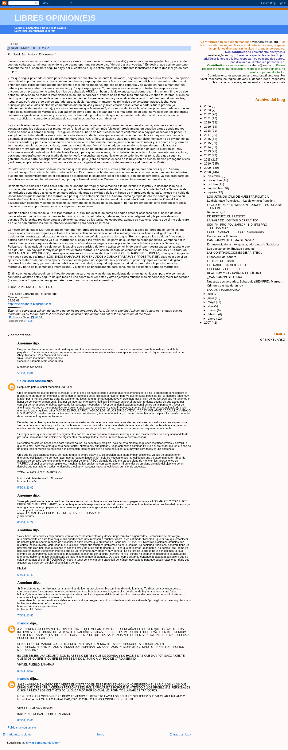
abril (211, 306)
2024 (208, 106)
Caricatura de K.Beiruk (222, 236)
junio (211, 298)
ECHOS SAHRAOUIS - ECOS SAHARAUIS (235, 232)
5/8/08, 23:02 (25, 487)
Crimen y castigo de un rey (225, 285)
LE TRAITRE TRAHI (220, 260)
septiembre (215, 188)
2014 (208, 147)
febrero (213, 314)
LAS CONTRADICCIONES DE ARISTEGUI (235, 252)
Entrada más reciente (17, 734)
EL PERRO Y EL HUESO (223, 269)
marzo (212, 310)
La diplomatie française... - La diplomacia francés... (241, 200)
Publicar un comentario (22, 727)
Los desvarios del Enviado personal (230, 248)
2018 (208, 130)
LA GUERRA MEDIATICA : (224, 289)
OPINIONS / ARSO (272, 339)
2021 (208, 118)
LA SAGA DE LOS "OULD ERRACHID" (232, 220)
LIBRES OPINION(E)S (55, 17)
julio (211, 293)
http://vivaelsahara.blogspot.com (29, 303)
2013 (208, 151)
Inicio (100, 734)
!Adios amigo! (216, 212)
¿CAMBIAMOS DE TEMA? (28, 48)
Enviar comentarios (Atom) (43, 742)
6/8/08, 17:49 (25, 574)
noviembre (215, 180)
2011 (207, 159)
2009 (208, 167)
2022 (208, 114)
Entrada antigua (180, 734)
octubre (213, 184)
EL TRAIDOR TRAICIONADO (226, 265)
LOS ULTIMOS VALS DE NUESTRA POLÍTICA (238, 196)
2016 (208, 139)
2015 (208, 143)
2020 (208, 122)
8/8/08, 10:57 (25, 671)
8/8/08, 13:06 (25, 720)
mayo (212, 302)
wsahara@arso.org (265, 41)
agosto (213, 192)
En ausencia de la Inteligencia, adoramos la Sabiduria (243, 244)
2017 (208, 135)
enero (212, 318)
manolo (23, 623)
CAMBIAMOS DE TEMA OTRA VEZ (230, 240)
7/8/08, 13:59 (25, 615)
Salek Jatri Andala (31, 381)
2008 (208, 172)
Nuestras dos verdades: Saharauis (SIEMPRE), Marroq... (245, 281)
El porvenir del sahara (221, 256)
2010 (208, 163)
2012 (208, 155)
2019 (208, 126)
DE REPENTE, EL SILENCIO (226, 216)
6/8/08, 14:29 (25, 522)
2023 (208, 110)
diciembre (215, 176)
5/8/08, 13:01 (25, 373)
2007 (208, 322)
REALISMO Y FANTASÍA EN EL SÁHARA (234, 273)
